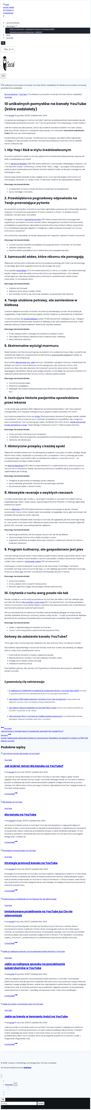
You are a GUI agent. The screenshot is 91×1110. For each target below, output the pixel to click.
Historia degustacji (16, 465)
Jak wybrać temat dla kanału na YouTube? (33, 766)
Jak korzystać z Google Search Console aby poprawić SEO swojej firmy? (32, 730)
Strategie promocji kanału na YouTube (31, 863)
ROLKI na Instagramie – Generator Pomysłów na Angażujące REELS (32, 29)
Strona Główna (12, 22)
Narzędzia (9, 1085)
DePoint (27, 1067)
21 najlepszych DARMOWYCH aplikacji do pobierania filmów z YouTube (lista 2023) (44, 690)
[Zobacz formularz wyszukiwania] (3, 43)
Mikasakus (16, 509)
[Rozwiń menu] (3, 76)
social (11, 115)
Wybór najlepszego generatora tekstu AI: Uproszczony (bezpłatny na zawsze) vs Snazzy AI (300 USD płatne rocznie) (44, 738)
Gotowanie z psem (33, 561)
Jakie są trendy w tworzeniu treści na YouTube (36, 1016)
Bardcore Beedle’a (19, 163)
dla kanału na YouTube (20, 814)
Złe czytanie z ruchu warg (33, 602)
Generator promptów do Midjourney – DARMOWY (26, 32)
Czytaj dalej (10, 794)
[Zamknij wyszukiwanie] (3, 1099)
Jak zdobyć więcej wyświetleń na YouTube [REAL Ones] (32, 708)
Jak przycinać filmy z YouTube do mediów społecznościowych (36, 716)
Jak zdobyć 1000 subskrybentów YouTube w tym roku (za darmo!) (37, 699)
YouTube (8, 97)
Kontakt (9, 38)
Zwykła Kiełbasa (31, 319)
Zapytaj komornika (32, 219)
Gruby (37, 416)
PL (12, 49)
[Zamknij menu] (1, 1076)
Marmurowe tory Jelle (25, 362)
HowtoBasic (21, 270)
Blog (8, 35)
